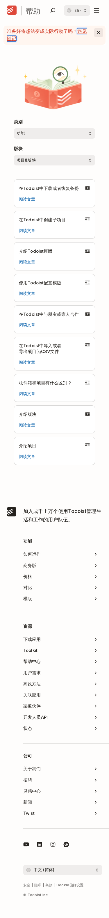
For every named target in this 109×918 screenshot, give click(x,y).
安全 (27, 885)
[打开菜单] (96, 10)
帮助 (33, 10)
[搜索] (53, 10)
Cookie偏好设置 (70, 885)
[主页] (12, 10)
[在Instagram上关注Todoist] (53, 845)
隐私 (38, 885)
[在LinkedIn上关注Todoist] (39, 845)
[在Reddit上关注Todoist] (66, 845)
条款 (49, 885)
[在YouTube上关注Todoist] (26, 845)
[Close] (98, 32)
